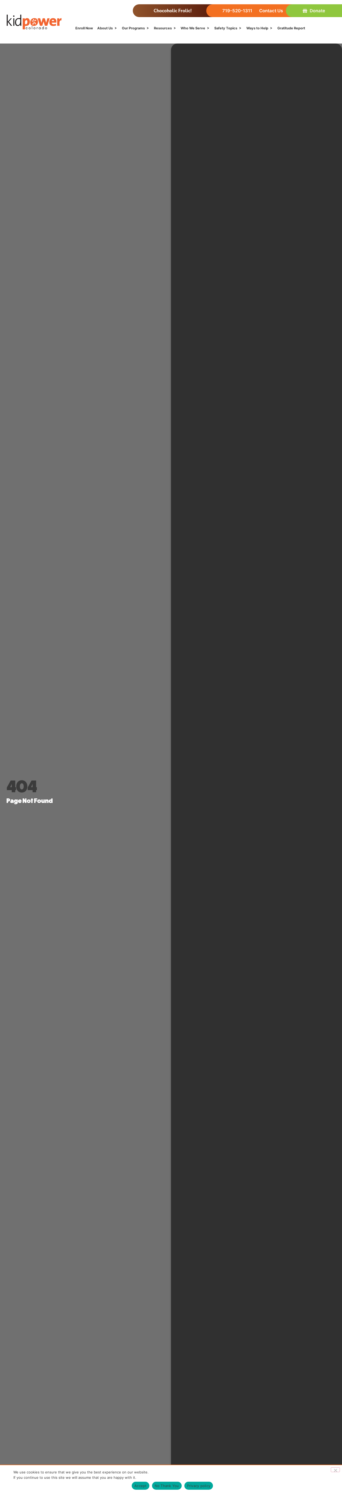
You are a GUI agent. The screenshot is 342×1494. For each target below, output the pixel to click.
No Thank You (167, 1486)
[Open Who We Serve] (208, 28)
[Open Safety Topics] (240, 28)
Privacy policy (199, 1486)
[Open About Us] (116, 28)
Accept (140, 1486)
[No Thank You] (335, 1469)
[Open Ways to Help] (271, 28)
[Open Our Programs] (148, 28)
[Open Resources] (175, 28)
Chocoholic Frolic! (173, 10)
